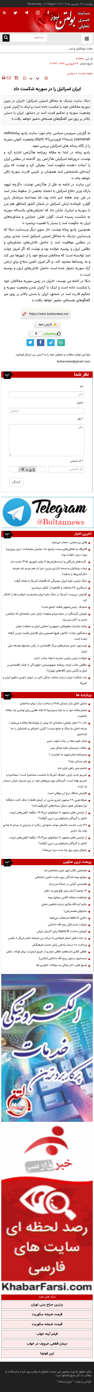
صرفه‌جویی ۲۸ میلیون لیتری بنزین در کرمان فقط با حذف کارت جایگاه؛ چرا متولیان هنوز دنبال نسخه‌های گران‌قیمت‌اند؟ (46, 803)
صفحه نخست (85, 73)
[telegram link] (51, 342)
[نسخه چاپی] (3, 78)
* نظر (80, 419)
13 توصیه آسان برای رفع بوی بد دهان (65, 890)
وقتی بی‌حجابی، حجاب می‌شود (69, 542)
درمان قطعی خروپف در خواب (47, 1344)
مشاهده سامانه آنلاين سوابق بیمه (67, 897)
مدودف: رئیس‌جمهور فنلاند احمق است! (64, 607)
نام (81, 386)
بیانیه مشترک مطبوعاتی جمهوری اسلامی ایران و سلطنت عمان (51, 626)
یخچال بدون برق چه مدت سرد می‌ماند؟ (64, 850)
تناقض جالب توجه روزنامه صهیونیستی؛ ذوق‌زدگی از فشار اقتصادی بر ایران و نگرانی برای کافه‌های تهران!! (47, 668)
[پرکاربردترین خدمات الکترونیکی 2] (47, 1048)
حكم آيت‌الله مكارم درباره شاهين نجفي (64, 904)
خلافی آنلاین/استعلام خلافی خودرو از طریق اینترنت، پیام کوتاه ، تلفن (46, 951)
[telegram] (26, 12)
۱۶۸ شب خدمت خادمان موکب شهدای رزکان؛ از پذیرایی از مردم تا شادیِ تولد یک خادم (45, 828)
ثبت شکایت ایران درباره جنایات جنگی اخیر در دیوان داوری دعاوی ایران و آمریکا (45, 680)
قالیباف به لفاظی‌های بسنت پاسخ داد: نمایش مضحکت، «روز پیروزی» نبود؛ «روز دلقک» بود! (46, 552)
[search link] (6, 38)
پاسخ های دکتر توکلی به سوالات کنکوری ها (61, 965)
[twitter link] (30, 342)
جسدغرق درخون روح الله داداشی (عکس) (63, 958)
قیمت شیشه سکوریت (47, 1314)
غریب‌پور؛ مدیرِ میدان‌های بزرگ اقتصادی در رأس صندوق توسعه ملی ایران (47, 648)
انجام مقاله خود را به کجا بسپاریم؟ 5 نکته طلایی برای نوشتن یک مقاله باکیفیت (46, 713)
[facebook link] (40, 342)
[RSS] (5, 13)
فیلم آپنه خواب (47, 1334)
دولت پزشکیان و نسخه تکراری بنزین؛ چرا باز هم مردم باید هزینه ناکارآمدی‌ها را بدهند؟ (48, 51)
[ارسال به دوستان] (9, 78)
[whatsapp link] (61, 342)
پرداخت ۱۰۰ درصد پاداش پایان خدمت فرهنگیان (59, 945)
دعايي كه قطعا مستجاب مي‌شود (68, 918)
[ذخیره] (16, 77)
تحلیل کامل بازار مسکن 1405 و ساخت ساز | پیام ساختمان (53, 703)
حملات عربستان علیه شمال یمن (68, 748)
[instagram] (37, 13)
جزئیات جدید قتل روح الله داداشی (67, 924)
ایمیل (80, 403)
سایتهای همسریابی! (75, 911)
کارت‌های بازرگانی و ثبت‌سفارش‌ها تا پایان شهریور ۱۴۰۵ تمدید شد (48, 561)
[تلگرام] (47, 512)
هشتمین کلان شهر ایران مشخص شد (65, 870)
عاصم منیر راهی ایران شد (72, 768)
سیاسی (71, 73)
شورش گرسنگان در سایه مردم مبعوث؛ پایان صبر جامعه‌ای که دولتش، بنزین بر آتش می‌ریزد (46, 617)
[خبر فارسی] (47, 1207)
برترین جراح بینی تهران (47, 1305)
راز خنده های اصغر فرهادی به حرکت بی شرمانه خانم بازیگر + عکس (47, 938)
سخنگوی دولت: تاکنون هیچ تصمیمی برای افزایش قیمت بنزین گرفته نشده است (47, 636)
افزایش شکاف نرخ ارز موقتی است (67, 793)
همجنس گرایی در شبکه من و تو (68, 884)
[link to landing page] (69, 20)
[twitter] (15, 13)
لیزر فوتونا (47, 1353)
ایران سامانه (65, 1381)
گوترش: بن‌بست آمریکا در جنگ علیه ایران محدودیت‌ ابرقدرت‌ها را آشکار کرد (45, 597)
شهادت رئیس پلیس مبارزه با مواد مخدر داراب (60, 658)
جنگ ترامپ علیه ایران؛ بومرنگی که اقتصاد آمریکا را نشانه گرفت (50, 581)
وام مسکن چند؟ (77, 761)
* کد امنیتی (76, 461)
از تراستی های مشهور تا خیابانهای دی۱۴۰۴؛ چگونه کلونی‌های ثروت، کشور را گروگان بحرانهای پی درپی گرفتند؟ (48, 815)
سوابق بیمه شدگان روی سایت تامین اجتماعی (61, 877)
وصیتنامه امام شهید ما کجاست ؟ (68, 754)
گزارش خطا (45, 324)
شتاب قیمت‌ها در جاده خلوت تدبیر (67, 741)
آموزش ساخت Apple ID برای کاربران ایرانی (62, 931)
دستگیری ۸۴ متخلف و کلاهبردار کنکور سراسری (59, 587)
